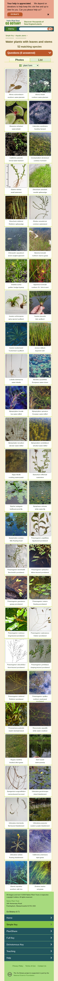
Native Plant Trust (12, 901)
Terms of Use (30, 966)
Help (8, 958)
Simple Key (10, 35)
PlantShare (11, 931)
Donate (15, 14)
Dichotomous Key (15, 944)
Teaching (10, 951)
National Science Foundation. (24, 975)
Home (9, 918)
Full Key (10, 938)
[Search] (50, 28)
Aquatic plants (21, 35)
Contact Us (42, 966)
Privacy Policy (18, 966)
